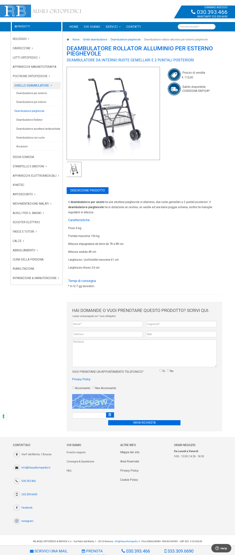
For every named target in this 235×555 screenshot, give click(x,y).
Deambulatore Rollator (29, 119)
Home (73, 26)
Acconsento (82, 388)
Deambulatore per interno (31, 101)
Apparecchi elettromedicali (35, 175)
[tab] (88, 190)
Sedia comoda (23, 157)
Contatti (133, 26)
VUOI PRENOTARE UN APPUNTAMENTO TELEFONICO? (107, 371)
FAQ (69, 470)
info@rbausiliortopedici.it (35, 467)
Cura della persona (28, 259)
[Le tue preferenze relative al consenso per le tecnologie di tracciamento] (3, 416)
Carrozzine (21, 48)
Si (163, 371)
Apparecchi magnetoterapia (34, 67)
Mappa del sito (130, 452)
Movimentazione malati (31, 203)
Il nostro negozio (76, 452)
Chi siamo (92, 26)
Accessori (22, 146)
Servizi (112, 26)
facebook (26, 507)
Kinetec (18, 185)
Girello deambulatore (95, 39)
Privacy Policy (81, 379)
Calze (17, 241)
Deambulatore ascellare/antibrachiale (38, 128)
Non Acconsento (105, 388)
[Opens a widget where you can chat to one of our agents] (221, 548)
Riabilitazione (23, 268)
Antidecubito (23, 194)
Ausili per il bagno (27, 213)
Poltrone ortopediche (30, 76)
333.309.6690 (219, 16)
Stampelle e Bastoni (28, 166)
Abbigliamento (24, 250)
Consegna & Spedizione (80, 461)
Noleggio (20, 39)
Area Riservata (129, 461)
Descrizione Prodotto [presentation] (87, 190)
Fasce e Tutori (23, 231)
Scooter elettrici (26, 222)
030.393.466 (212, 12)
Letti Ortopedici (25, 57)
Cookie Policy (129, 480)
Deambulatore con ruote (30, 137)
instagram (27, 521)
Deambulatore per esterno (31, 93)
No (171, 371)
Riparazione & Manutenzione (35, 278)
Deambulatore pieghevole (126, 39)
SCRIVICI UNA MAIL (51, 551)
